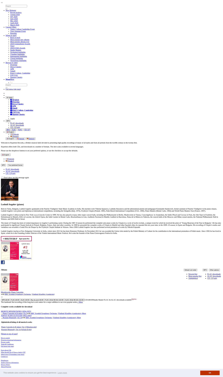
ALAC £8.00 (25, 300)
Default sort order (190, 270)
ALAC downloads (17, 125)
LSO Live (14, 75)
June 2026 (14, 19)
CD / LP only (15, 127)
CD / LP (27, 130)
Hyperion (13, 65)
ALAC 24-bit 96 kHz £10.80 (74, 300)
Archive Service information (10, 362)
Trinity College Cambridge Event (22, 29)
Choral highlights (16, 58)
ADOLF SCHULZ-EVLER (16, 316)
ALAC (20, 130)
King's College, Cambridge (20, 73)
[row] (111, 288)
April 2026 (14, 23)
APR (12, 69)
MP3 (8, 121)
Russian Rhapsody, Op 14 (12, 318)
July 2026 (13, 17)
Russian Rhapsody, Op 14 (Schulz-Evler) (16, 330)
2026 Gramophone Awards (20, 44)
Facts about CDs (6, 350)
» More (80, 302)
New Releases (11, 10)
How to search (5, 338)
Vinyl (12, 46)
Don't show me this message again (16, 178)
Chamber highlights (17, 54)
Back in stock (15, 38)
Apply (12, 119)
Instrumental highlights (18, 56)
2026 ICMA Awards (17, 48)
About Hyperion (6, 367)
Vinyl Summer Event (18, 31)
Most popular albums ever (19, 42)
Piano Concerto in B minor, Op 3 (15, 313)
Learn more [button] (62, 373)
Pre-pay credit (5, 342)
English (11, 139)
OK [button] (210, 373)
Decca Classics (15, 67)
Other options (214, 270)
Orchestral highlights (17, 52)
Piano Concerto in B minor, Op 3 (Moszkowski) (19, 327)
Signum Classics (16, 77)
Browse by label (12, 63)
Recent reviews (15, 12)
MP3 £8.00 (5, 300)
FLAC (14, 130)
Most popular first (194, 276)
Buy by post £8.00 (37, 300)
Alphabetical (193, 278)
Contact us (4, 356)
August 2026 (15, 15)
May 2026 (14, 21)
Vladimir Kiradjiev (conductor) (43, 294)
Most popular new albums (19, 40)
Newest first (192, 274)
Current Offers (11, 27)
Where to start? (11, 35)
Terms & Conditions (7, 344)
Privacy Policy (5, 365)
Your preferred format (15, 165)
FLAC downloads (17, 123)
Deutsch (15, 136)
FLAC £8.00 (15, 300)
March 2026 (14, 25)
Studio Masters (15, 50)
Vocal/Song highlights (18, 61)
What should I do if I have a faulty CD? (13, 352)
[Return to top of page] (9, 334)
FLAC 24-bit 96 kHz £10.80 (54, 300)
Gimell (12, 71)
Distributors (4, 360)
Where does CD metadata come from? (12, 354)
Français (15, 134)
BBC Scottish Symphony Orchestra (18, 294)
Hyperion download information (11, 340)
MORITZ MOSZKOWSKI (16, 311)
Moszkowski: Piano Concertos (12, 292)
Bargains (13, 33)
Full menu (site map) (13, 89)
